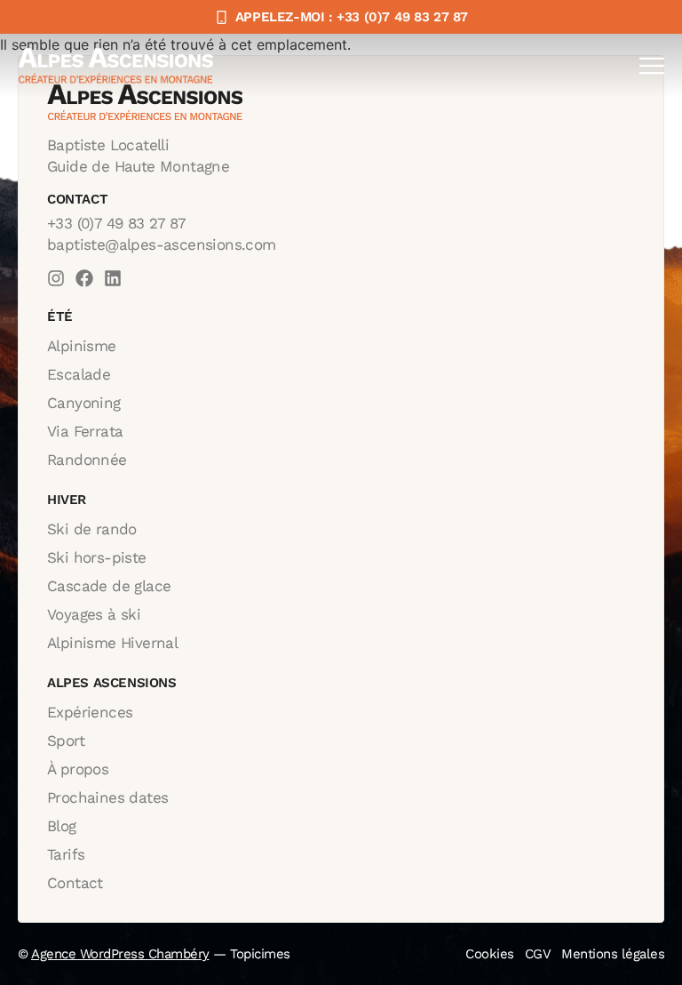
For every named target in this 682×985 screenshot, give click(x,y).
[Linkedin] (113, 278)
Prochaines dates (107, 797)
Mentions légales (612, 954)
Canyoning (84, 403)
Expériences (89, 712)
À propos (77, 769)
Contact (75, 883)
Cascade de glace (108, 586)
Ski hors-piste (97, 557)
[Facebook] (84, 278)
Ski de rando (92, 529)
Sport (65, 740)
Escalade (78, 374)
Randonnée (87, 459)
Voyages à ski (93, 614)
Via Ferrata (85, 431)
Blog (61, 826)
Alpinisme (81, 346)
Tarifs (65, 854)
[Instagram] (56, 278)
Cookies (489, 954)
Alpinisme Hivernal (112, 643)
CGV (538, 954)
